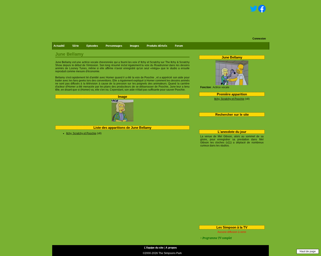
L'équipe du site (154, 247)
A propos (171, 247)
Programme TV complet (217, 238)
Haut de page (308, 251)
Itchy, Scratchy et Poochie (229, 98)
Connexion (259, 38)
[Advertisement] (230, 185)
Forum (179, 45)
